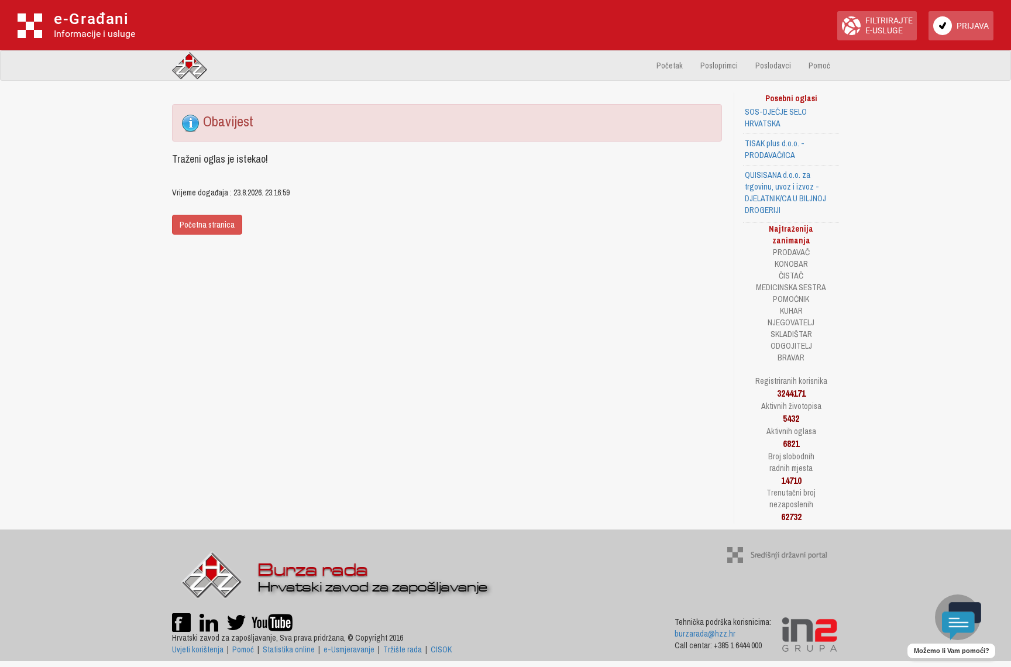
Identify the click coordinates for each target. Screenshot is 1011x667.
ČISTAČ (791, 275)
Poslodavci (773, 65)
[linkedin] (209, 621)
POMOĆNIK (791, 299)
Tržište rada (402, 649)
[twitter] (237, 621)
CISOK (441, 649)
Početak (669, 65)
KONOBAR (791, 264)
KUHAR (791, 310)
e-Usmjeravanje (349, 649)
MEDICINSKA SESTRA (791, 287)
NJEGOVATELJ (791, 322)
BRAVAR (791, 357)
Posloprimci (719, 65)
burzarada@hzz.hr (705, 633)
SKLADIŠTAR (791, 334)
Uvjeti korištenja (197, 649)
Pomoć (819, 65)
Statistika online (289, 649)
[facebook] (181, 621)
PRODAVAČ (791, 252)
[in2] (809, 633)
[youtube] (272, 621)
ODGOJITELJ (791, 346)
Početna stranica (207, 224)
